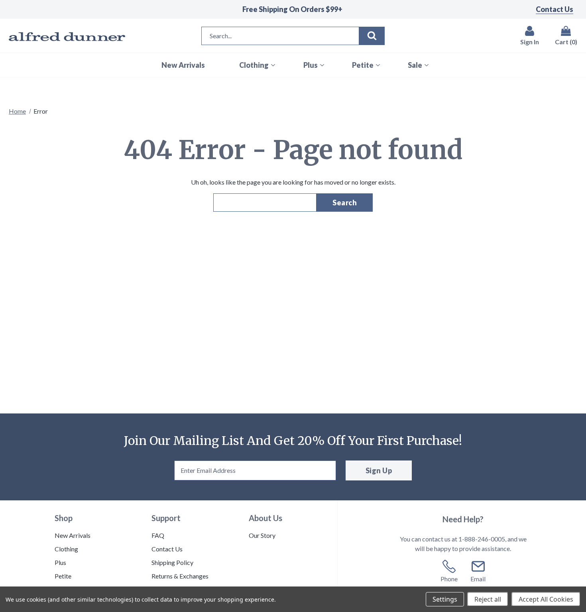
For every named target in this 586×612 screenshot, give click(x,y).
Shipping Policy (172, 562)
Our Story (262, 535)
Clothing (66, 549)
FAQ (157, 535)
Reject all (487, 599)
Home (17, 111)
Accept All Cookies (546, 599)
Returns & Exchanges (179, 576)
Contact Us (554, 9)
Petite (63, 576)
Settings (445, 599)
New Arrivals (72, 535)
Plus (60, 562)
